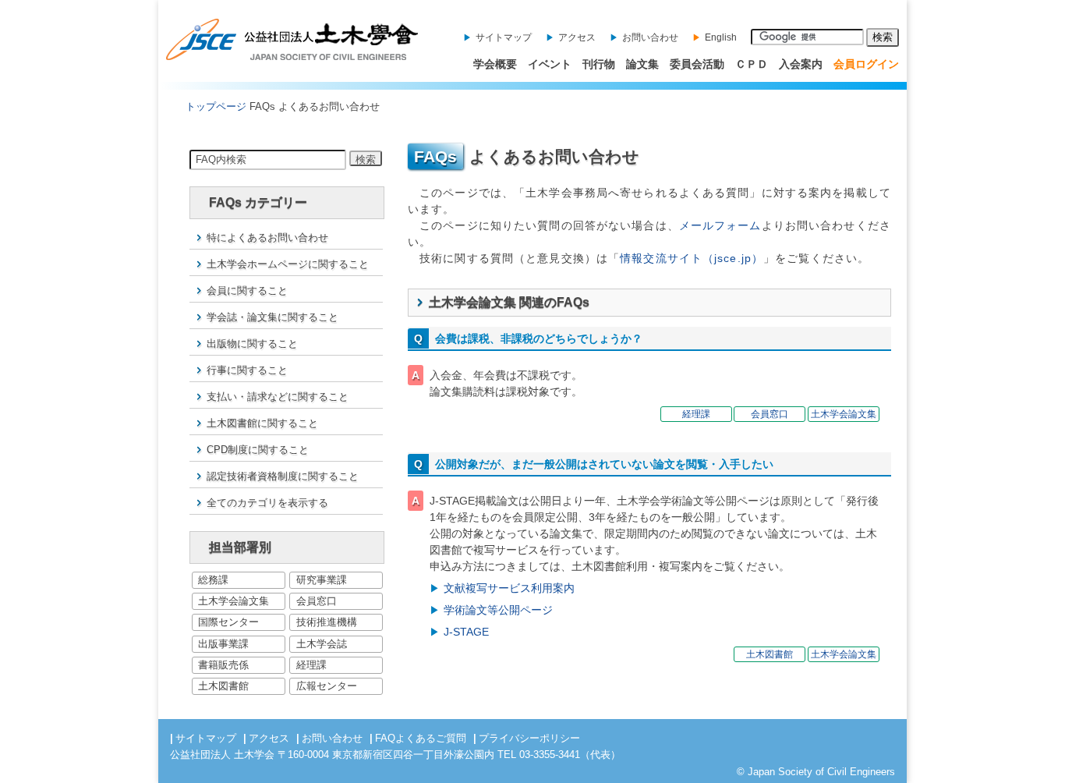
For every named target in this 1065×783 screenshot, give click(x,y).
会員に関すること (247, 290)
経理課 (311, 665)
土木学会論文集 (233, 601)
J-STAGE (466, 631)
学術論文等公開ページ (498, 610)
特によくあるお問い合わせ (267, 237)
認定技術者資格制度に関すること (283, 476)
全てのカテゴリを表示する (267, 502)
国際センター (228, 622)
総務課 (213, 580)
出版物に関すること (252, 343)
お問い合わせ (650, 37)
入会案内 (801, 64)
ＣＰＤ (751, 64)
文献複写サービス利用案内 (509, 588)
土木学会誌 (321, 644)
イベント (549, 64)
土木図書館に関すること (262, 423)
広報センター (326, 686)
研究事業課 (321, 580)
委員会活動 (697, 64)
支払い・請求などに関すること (278, 396)
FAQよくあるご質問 (420, 738)
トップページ (216, 106)
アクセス (577, 37)
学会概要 (495, 64)
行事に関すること (247, 370)
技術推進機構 (326, 622)
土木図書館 (223, 686)
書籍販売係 (223, 665)
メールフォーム (720, 225)
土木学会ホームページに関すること (288, 264)
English (721, 37)
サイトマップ (504, 37)
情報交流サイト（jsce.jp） (691, 258)
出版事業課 (223, 644)
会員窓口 (316, 601)
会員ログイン (866, 64)
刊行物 (598, 64)
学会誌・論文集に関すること (272, 317)
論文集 (642, 64)
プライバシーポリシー (529, 738)
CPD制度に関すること (258, 449)
